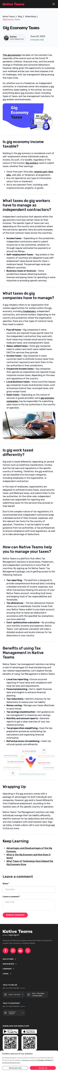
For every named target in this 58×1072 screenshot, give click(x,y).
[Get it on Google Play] (10, 1031)
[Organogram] (14, 935)
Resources (12, 964)
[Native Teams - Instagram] (13, 950)
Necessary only (15, 1068)
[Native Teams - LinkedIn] (20, 950)
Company (11, 969)
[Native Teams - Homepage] (13, 4)
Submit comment (15, 915)
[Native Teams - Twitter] (28, 950)
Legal (10, 974)
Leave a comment (11, 897)
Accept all (43, 1068)
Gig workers (31, 163)
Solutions (12, 959)
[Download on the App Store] (29, 1031)
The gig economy (12, 55)
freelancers (29, 311)
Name (6, 883)
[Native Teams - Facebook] (5, 950)
